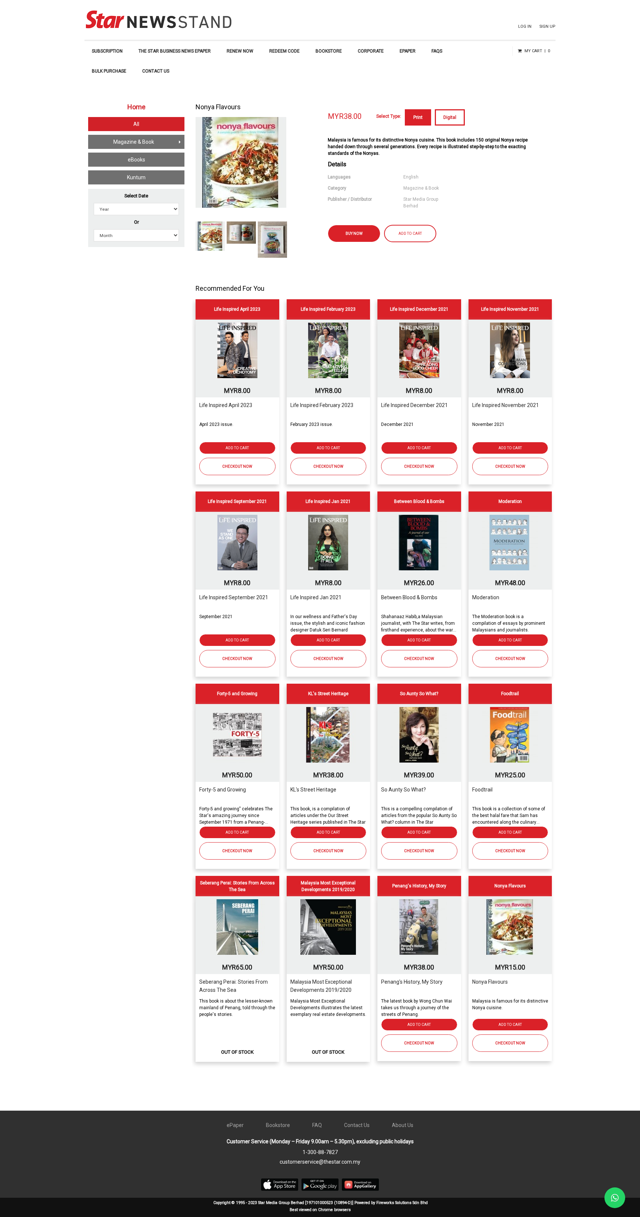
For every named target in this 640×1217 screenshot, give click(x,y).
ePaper (235, 1125)
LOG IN (524, 26)
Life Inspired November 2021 (505, 405)
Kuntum (136, 177)
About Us (402, 1125)
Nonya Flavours (490, 982)
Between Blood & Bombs (409, 597)
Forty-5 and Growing (222, 790)
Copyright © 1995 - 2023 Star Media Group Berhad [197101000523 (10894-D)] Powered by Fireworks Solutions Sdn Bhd (320, 1202)
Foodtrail (482, 790)
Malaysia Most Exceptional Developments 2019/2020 (321, 986)
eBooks (136, 160)
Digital (449, 117)
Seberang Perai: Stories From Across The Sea (233, 986)
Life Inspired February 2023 (321, 405)
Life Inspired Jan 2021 (315, 597)
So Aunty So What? (403, 790)
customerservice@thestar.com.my (320, 1162)
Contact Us (357, 1125)
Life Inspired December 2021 (414, 405)
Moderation (485, 597)
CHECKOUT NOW (237, 466)
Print (418, 117)
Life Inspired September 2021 (233, 597)
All (136, 124)
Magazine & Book (133, 142)
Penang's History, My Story (412, 982)
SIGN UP (547, 26)
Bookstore (278, 1125)
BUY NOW (354, 233)
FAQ (317, 1125)
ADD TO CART (410, 233)
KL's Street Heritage (313, 790)
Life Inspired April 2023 (225, 405)
